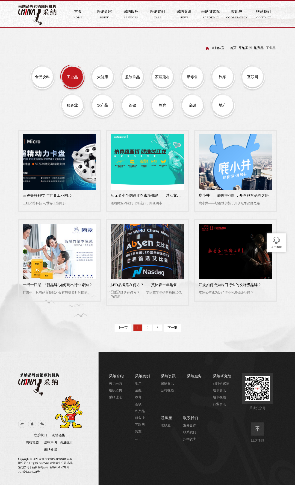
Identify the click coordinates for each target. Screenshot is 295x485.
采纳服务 (194, 376)
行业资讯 (219, 404)
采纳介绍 (50, 449)
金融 (138, 390)
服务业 (140, 418)
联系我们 (40, 435)
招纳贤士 (189, 439)
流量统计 (66, 442)
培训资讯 (219, 390)
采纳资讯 (168, 376)
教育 (138, 397)
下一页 (172, 328)
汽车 (138, 431)
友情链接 (58, 435)
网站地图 (32, 442)
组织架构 (115, 390)
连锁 (138, 404)
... (136, 438)
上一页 (123, 328)
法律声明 (50, 442)
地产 (138, 383)
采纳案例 (245, 48)
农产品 (140, 411)
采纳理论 (115, 397)
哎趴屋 (166, 418)
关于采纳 (115, 383)
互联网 (140, 425)
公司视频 (167, 390)
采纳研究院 (222, 376)
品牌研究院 (221, 383)
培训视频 (219, 397)
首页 (233, 48)
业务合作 (189, 425)
